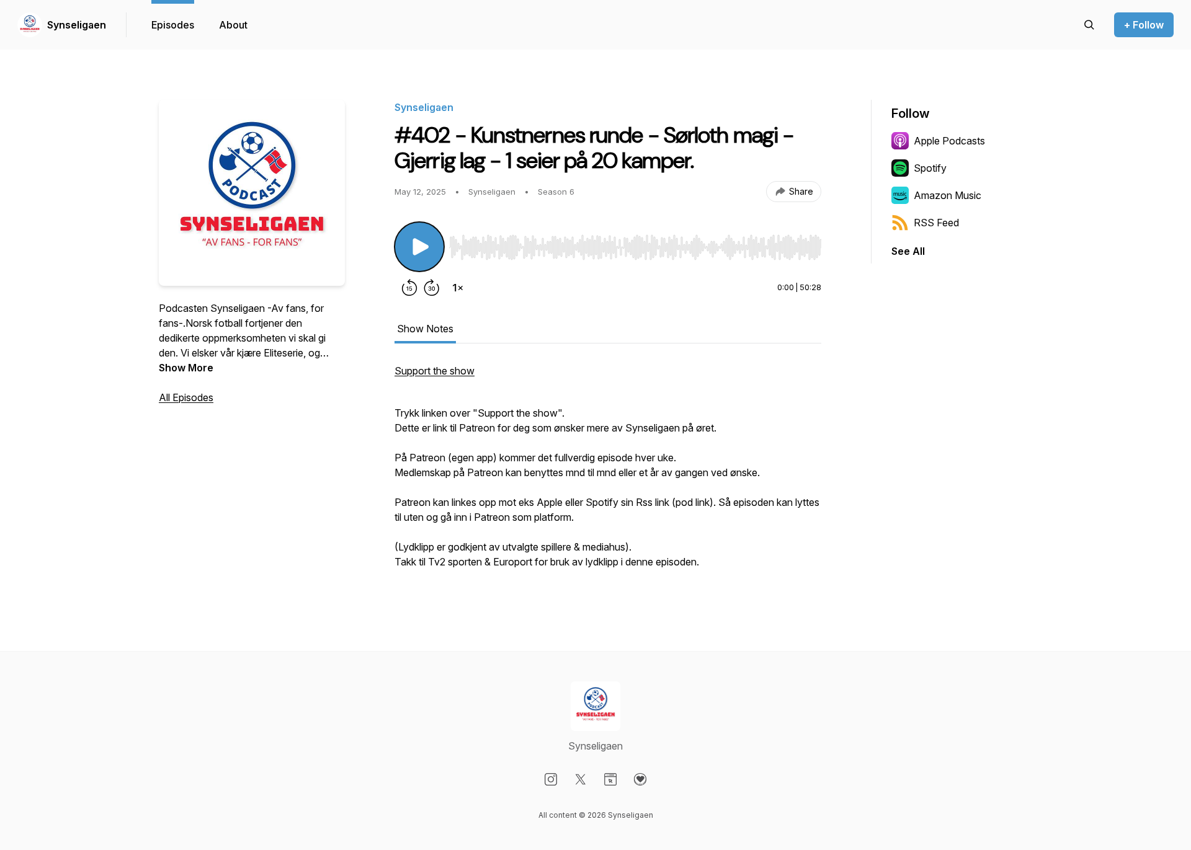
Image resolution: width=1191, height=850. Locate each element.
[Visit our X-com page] (580, 779)
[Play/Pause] (419, 247)
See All (908, 251)
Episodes (172, 25)
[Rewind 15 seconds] (409, 287)
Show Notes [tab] (425, 328)
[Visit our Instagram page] (551, 779)
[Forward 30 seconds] (431, 287)
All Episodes (186, 397)
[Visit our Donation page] (640, 779)
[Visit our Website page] (610, 779)
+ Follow (1144, 25)
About (233, 25)
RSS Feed (936, 222)
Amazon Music (947, 195)
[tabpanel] (608, 472)
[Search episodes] (1089, 24)
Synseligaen (76, 25)
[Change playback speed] (457, 287)
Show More (186, 367)
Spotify (930, 168)
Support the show (435, 371)
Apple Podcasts (949, 141)
